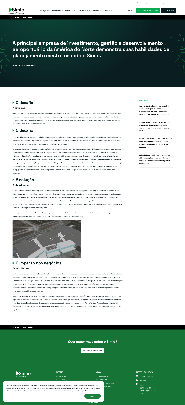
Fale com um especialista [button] (92, 350)
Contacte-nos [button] (169, 10)
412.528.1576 (145, 381)
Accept (92, 396)
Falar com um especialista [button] (148, 10)
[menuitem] (101, 3)
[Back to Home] (17, 10)
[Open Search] (124, 10)
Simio (142, 385)
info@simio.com (146, 376)
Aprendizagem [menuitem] (82, 11)
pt (129, 10)
